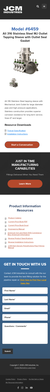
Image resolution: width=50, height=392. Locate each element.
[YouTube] (31, 388)
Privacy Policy (22, 379)
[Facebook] (18, 388)
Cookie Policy (10, 379)
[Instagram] (22, 388)
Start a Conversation (22, 144)
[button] (38, 6)
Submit (8, 351)
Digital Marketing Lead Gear (25, 367)
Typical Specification (16, 130)
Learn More (25, 183)
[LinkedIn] (27, 388)
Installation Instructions (17, 134)
